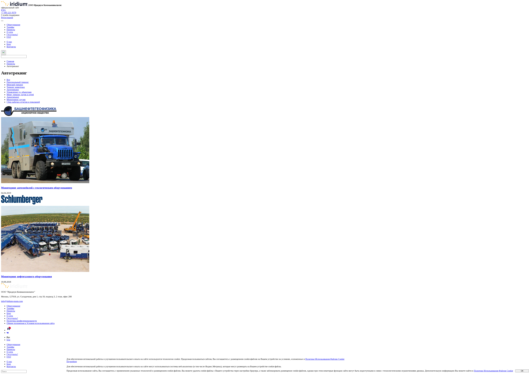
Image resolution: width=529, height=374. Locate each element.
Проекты (11, 29)
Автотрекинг (13, 89)
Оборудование (13, 25)
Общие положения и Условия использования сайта (31, 323)
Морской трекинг (15, 85)
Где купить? (12, 34)
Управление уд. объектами (19, 92)
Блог (9, 44)
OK (522, 371)
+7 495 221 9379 (8, 12)
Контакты (11, 47)
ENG (3, 10)
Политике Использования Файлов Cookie (324, 359)
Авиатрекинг (13, 97)
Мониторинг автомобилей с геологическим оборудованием (36, 187)
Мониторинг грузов (16, 99)
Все (8, 80)
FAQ (9, 37)
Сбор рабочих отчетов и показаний (23, 102)
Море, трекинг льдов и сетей (20, 94)
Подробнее (72, 361)
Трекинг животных (16, 87)
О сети (10, 32)
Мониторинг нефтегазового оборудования (26, 276)
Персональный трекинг (18, 82)
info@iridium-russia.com (12, 301)
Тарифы (10, 27)
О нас (9, 42)
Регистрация (7, 17)
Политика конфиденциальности (22, 321)
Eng (8, 340)
